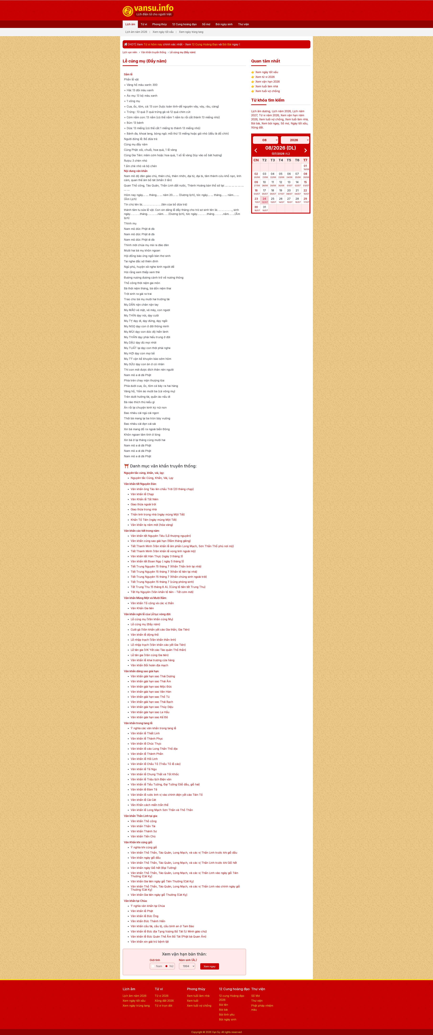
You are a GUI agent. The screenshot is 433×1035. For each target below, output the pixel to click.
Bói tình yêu (226, 1014)
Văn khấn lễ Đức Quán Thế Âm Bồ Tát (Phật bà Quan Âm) (168, 936)
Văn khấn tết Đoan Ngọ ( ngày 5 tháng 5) (157, 561)
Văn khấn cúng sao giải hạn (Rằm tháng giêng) (161, 541)
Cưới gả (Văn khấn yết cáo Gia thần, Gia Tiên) (160, 629)
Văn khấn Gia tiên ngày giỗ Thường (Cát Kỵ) (159, 894)
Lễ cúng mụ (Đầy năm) (145, 624)
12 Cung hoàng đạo (184, 24)
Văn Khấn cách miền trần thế (149, 805)
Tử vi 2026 (161, 995)
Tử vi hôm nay (153, 44)
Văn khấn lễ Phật (142, 911)
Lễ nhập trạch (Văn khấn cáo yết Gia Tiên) (158, 644)
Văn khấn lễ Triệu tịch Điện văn (151, 779)
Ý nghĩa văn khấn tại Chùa (148, 906)
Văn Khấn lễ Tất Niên (144, 499)
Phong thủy (159, 24)
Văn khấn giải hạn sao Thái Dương (153, 676)
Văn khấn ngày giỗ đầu (146, 857)
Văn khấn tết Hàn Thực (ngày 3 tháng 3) (157, 556)
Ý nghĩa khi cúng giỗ (144, 847)
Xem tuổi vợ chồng (271, 119)
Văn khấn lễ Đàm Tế (144, 789)
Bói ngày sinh (224, 24)
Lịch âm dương (260, 111)
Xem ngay (209, 966)
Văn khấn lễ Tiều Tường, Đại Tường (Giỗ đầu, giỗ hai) (165, 784)
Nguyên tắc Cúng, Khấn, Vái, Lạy (152, 478)
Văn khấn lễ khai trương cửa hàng (152, 660)
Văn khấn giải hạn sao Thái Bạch (152, 701)
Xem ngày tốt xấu (163, 32)
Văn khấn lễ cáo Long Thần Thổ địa (154, 748)
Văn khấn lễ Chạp (142, 494)
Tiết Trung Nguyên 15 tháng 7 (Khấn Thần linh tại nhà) (166, 566)
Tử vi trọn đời (163, 1005)
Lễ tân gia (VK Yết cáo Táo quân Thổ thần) (158, 650)
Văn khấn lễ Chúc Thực (146, 743)
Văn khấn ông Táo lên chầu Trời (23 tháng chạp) (162, 489)
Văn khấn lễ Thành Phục (147, 738)
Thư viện (243, 24)
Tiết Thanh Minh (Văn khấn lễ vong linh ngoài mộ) (163, 551)
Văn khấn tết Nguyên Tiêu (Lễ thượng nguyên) (161, 535)
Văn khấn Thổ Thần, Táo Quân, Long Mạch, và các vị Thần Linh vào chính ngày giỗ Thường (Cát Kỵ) (185, 888)
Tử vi (144, 24)
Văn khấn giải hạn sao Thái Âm (151, 681)
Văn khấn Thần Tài (143, 826)
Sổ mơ (206, 24)
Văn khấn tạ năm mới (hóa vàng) (152, 524)
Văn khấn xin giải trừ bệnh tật (150, 941)
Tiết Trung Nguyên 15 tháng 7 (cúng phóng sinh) (162, 581)
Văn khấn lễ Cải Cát (143, 799)
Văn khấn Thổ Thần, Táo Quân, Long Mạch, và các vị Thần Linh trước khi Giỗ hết (184, 862)
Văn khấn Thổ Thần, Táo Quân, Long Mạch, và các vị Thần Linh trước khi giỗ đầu (184, 852)
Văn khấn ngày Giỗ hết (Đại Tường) (153, 867)
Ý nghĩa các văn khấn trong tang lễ (153, 728)
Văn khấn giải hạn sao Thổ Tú (150, 696)
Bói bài (255, 123)
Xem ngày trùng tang (191, 32)
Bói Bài (226, 44)
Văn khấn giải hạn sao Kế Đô (149, 717)
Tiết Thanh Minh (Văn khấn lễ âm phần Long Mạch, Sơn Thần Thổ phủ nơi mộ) (182, 546)
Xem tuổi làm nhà (296, 119)
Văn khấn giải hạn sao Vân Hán (151, 691)
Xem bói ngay (270, 123)
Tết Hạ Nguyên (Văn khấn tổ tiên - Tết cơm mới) (162, 592)
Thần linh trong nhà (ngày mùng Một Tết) (158, 514)
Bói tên (223, 1004)
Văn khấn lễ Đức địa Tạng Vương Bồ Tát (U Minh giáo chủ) (169, 931)
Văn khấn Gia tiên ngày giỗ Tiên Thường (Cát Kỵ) (162, 881)
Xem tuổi (192, 1000)
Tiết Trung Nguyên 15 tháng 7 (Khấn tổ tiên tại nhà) (164, 571)
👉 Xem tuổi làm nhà (264, 86)
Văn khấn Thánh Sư (144, 831)
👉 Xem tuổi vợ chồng (265, 91)
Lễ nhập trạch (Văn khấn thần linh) (153, 639)
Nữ (171, 966)
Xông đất (257, 127)
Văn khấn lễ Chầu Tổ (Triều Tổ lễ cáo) (156, 764)
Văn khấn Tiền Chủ (143, 836)
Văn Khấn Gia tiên (142, 608)
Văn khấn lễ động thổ (145, 634)
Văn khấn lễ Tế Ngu (144, 769)
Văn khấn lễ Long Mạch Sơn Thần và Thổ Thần (162, 810)
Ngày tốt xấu (299, 123)
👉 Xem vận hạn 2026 (265, 81)
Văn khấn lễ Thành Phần (147, 753)
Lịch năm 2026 (281, 111)
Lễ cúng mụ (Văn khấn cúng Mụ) (152, 619)
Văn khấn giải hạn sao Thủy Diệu (152, 707)
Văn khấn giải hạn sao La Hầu (150, 712)
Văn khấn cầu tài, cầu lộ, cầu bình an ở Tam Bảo (162, 926)
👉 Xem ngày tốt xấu (264, 72)
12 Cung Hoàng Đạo (205, 44)
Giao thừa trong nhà (144, 509)
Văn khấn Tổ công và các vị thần (152, 603)
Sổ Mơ (255, 995)
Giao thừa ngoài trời (143, 504)
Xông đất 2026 (164, 1000)
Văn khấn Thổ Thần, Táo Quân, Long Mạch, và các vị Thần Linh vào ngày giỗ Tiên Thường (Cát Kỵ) (184, 874)
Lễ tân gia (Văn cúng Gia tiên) (150, 655)
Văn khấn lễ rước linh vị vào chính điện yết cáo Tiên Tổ (167, 794)
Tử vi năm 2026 (269, 115)
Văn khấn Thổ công (143, 821)
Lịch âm (130, 24)
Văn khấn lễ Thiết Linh (145, 733)
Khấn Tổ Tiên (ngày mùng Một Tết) (154, 519)
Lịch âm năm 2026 (136, 32)
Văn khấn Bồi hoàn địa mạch (149, 665)
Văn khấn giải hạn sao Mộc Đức (151, 686)
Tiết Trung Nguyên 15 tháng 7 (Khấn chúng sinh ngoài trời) (169, 576)
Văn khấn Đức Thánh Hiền (148, 921)
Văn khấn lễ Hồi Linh (144, 759)
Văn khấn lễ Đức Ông (144, 916)
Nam (159, 966)
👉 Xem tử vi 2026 (263, 77)
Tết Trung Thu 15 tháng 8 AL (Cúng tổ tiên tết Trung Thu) (168, 587)
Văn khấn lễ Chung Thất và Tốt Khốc (155, 774)
